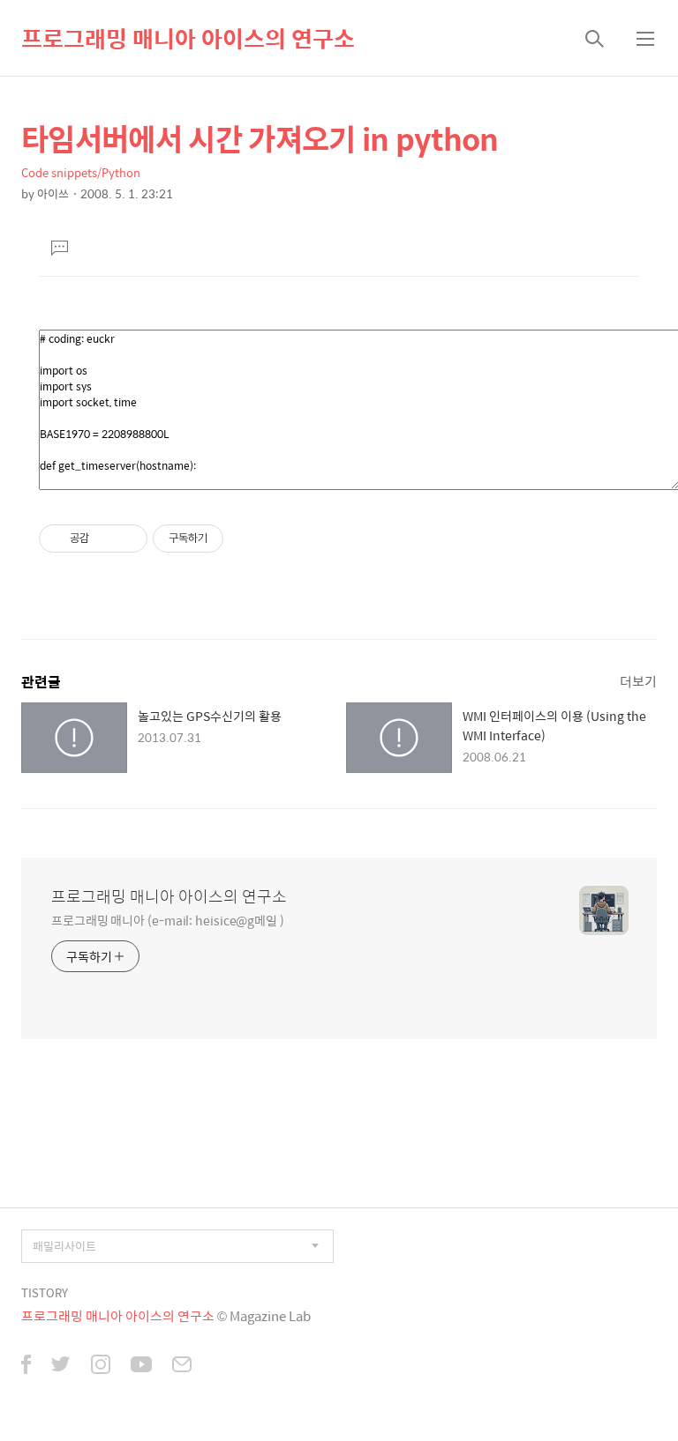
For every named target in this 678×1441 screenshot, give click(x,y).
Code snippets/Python (80, 172)
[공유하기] (105, 538)
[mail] (182, 1366)
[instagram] (100, 1366)
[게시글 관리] (128, 538)
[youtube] (141, 1366)
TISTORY (44, 1292)
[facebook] (26, 1366)
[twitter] (61, 1366)
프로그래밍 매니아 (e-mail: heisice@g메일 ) (167, 919)
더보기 (638, 681)
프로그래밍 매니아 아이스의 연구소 (188, 38)
